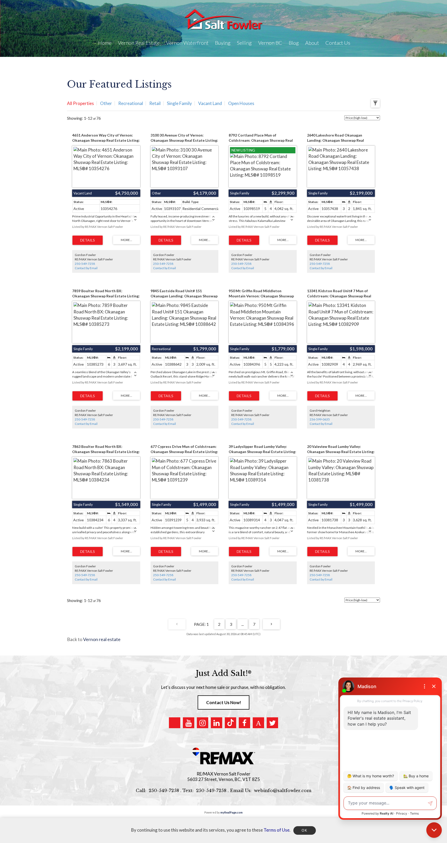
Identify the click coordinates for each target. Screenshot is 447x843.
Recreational (130, 103)
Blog (294, 43)
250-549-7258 (85, 264)
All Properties (80, 103)
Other (106, 103)
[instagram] (202, 722)
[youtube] (188, 722)
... (242, 624)
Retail (155, 103)
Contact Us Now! (223, 702)
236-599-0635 (320, 419)
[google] (174, 722)
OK (304, 830)
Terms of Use (276, 830)
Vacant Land (210, 103)
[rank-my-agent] (258, 722)
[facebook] (244, 722)
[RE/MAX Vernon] (223, 756)
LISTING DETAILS (87, 240)
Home (104, 43)
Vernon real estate (102, 639)
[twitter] (272, 722)
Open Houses (241, 103)
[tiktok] (230, 722)
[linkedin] (216, 722)
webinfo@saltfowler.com (282, 790)
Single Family (179, 103)
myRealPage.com (231, 812)
